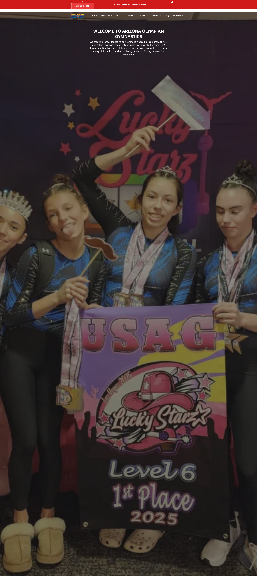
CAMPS (130, 16)
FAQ (167, 16)
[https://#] (175, 2)
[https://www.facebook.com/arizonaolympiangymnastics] (172, 2)
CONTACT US (178, 16)
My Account (106, 16)
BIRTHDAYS (157, 16)
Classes (119, 16)
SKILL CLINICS (143, 16)
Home (94, 16)
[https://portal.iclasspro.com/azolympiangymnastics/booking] (77, 16)
